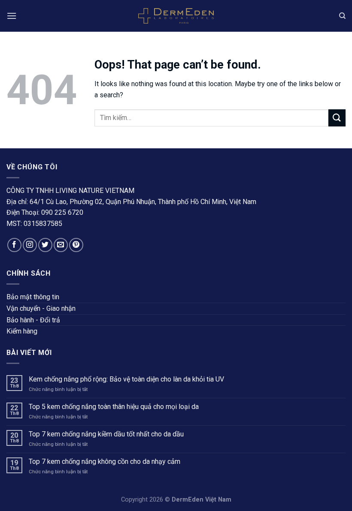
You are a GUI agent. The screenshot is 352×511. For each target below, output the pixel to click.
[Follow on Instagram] (30, 245)
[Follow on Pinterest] (76, 245)
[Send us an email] (61, 245)
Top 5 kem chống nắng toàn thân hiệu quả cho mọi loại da (114, 407)
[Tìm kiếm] (342, 16)
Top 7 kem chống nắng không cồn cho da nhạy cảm (105, 461)
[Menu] (11, 15)
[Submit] (337, 117)
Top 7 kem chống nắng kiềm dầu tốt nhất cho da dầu (106, 434)
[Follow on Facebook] (14, 245)
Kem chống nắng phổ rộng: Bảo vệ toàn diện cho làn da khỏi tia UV (126, 379)
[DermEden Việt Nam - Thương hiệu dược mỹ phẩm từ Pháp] (176, 16)
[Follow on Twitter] (45, 245)
